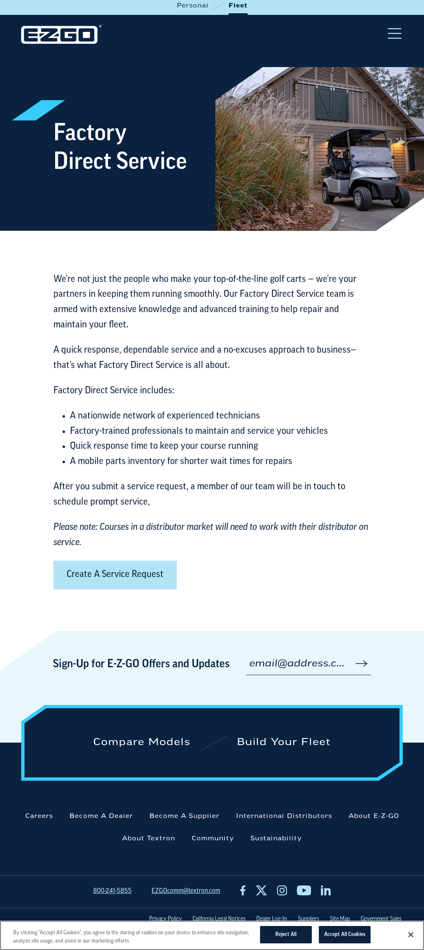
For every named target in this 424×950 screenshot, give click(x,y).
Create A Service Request (115, 575)
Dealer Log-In (271, 919)
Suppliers (308, 919)
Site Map (340, 919)
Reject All (285, 934)
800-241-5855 (112, 891)
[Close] (411, 935)
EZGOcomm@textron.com (186, 891)
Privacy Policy (165, 919)
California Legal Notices (219, 919)
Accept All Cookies (344, 934)
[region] (212, 935)
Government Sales (381, 919)
